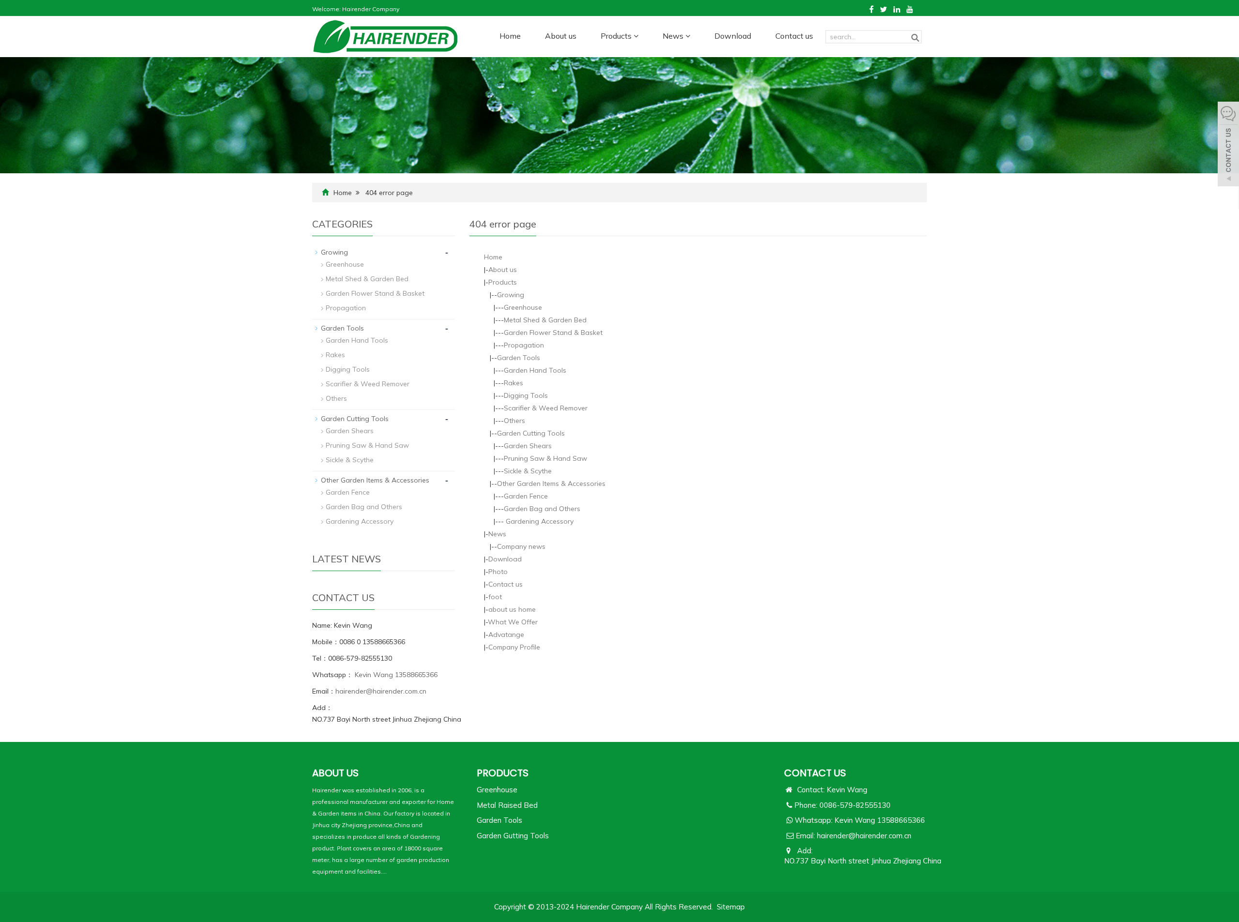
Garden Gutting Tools (513, 835)
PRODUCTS (503, 773)
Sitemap (731, 906)
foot (495, 596)
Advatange (506, 634)
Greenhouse (523, 307)
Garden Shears (528, 445)
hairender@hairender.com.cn (380, 691)
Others (514, 420)
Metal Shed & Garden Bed (545, 320)
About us (560, 36)
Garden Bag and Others (542, 508)
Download (732, 36)
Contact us (794, 36)
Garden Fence (526, 496)
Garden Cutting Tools (531, 433)
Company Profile (514, 647)
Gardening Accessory (539, 521)
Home (510, 36)
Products (617, 36)
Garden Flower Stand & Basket (553, 332)
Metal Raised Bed (507, 805)
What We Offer (513, 622)
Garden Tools (518, 357)
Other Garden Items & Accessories (551, 483)
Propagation (524, 345)
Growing (510, 294)
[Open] (1228, 145)
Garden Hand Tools (535, 370)
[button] (636, 36)
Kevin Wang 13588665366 (395, 674)
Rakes (513, 382)
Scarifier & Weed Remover (546, 408)
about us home (512, 609)
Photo (498, 571)
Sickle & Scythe (528, 471)
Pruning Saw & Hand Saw (545, 458)
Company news (521, 546)
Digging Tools (526, 395)
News (674, 36)
